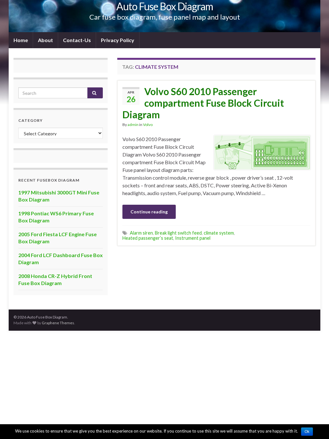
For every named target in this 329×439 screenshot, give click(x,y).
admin (133, 124)
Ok (307, 431)
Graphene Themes (58, 322)
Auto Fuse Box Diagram (164, 6)
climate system (219, 233)
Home (20, 40)
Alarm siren (141, 233)
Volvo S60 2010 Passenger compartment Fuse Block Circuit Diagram (203, 102)
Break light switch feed (178, 233)
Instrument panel (192, 238)
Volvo (148, 124)
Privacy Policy (117, 40)
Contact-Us (77, 40)
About (45, 40)
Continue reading (149, 211)
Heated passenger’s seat (147, 238)
